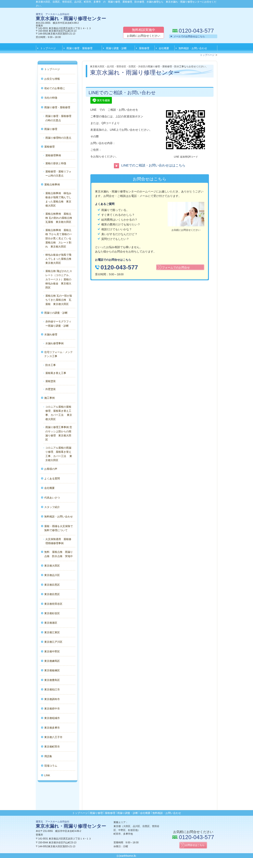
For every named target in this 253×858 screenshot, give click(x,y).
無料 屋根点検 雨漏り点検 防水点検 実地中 (58, 553)
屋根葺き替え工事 (55, 373)
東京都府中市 (52, 708)
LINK (47, 775)
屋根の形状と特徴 (55, 163)
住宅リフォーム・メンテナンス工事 (58, 354)
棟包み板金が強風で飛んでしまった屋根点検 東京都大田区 (59, 259)
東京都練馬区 (52, 660)
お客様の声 (50, 468)
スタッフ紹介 (52, 507)
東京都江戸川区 (53, 641)
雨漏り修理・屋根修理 (79, 48)
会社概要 (164, 48)
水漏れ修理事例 (54, 343)
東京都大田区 (52, 565)
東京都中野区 (52, 651)
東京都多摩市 (52, 727)
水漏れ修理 (50, 334)
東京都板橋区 (52, 670)
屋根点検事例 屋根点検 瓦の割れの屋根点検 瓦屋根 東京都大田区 (60, 218)
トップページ (48, 48)
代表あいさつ (52, 497)
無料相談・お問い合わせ (193, 48)
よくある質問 (52, 478)
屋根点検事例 (52, 184)
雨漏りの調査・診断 (56, 312)
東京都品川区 (52, 575)
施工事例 (49, 397)
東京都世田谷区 (53, 603)
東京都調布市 (52, 699)
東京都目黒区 (52, 584)
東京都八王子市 (53, 737)
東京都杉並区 (52, 613)
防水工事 (50, 365)
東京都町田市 (52, 746)
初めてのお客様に (54, 88)
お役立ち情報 (52, 78)
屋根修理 (144, 48)
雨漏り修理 (50, 129)
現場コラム (50, 765)
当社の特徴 (50, 97)
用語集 (48, 756)
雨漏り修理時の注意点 (58, 137)
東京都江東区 (52, 632)
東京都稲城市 (52, 718)
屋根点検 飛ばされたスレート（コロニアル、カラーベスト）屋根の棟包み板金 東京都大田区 (58, 279)
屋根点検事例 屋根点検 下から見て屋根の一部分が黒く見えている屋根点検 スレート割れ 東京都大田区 (58, 238)
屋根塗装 (50, 381)
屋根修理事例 (53, 155)
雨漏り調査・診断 (116, 48)
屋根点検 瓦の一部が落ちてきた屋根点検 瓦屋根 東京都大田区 (58, 300)
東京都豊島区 (52, 680)
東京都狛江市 (52, 689)
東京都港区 (50, 622)
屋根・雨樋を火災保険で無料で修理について (58, 528)
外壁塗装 (50, 389)
